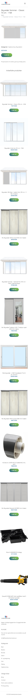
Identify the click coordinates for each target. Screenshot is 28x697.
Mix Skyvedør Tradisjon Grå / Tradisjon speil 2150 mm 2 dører (14, 328)
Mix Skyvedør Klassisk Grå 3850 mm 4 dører (14, 508)
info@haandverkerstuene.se (8, 638)
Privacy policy (5, 686)
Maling (3, 664)
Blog (2, 677)
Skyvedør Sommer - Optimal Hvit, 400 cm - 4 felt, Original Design (14, 282)
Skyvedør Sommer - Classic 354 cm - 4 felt (14, 104)
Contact (3, 680)
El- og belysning (5, 658)
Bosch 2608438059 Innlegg (14, 552)
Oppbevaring (11, 47)
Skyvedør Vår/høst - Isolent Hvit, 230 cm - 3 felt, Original (14, 193)
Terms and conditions (7, 683)
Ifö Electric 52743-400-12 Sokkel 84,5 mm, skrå (14, 463)
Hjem (2, 15)
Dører (2, 655)
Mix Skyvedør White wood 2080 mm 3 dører (14, 418)
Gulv (2, 661)
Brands (3, 652)
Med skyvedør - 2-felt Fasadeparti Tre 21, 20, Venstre (14, 373)
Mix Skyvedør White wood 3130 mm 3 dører (14, 238)
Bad (2, 647)
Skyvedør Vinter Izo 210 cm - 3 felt (14, 148)
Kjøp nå (6, 55)
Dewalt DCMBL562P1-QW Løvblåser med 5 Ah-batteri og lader (14, 597)
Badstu (3, 650)
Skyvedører (19, 47)
